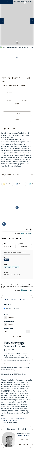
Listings (10, 418)
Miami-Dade (21, 418)
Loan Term (7, 304)
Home (3, 418)
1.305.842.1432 (23, 436)
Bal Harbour (7, 420)
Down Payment (9, 321)
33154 (15, 420)
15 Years (16, 308)
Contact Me (23, 440)
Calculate (17, 337)
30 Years (8, 308)
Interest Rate (8, 328)
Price (6, 314)
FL (15, 418)
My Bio (26, 444)
